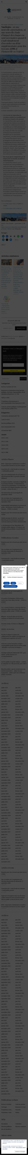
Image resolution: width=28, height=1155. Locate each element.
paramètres (6, 573)
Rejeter (13, 583)
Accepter (6, 583)
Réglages (20, 583)
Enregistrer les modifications (10, 586)
